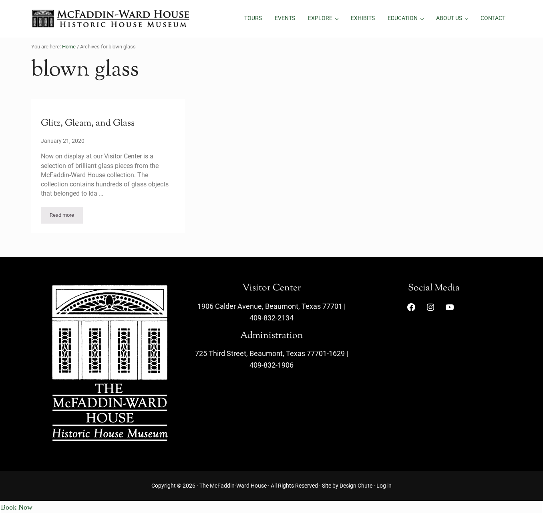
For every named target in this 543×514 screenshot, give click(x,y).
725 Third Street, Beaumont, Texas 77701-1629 (270, 353)
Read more (66, 216)
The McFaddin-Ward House (233, 485)
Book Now (16, 507)
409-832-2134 (271, 318)
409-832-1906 (271, 365)
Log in (384, 485)
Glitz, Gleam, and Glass (88, 124)
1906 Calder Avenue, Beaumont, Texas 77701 (269, 306)
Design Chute (356, 485)
